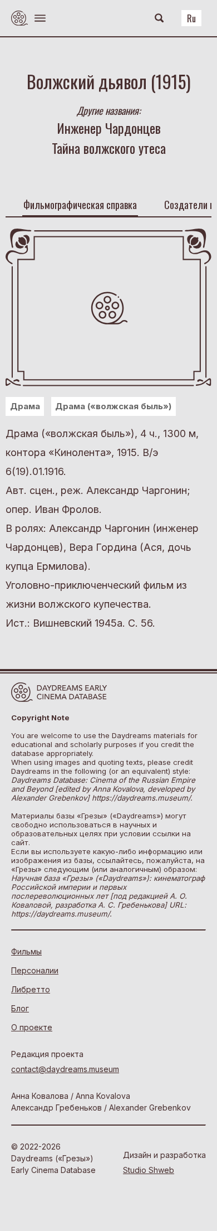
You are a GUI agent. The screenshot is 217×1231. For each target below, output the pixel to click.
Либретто (30, 989)
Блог (20, 1008)
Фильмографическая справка (80, 204)
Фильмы (26, 951)
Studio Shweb (148, 1170)
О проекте (31, 1027)
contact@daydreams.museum (65, 1069)
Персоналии (34, 970)
